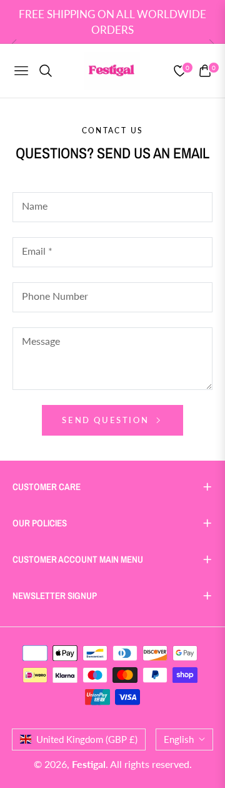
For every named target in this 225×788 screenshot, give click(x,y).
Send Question (107, 420)
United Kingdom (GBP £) (87, 739)
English (179, 739)
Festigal (89, 764)
